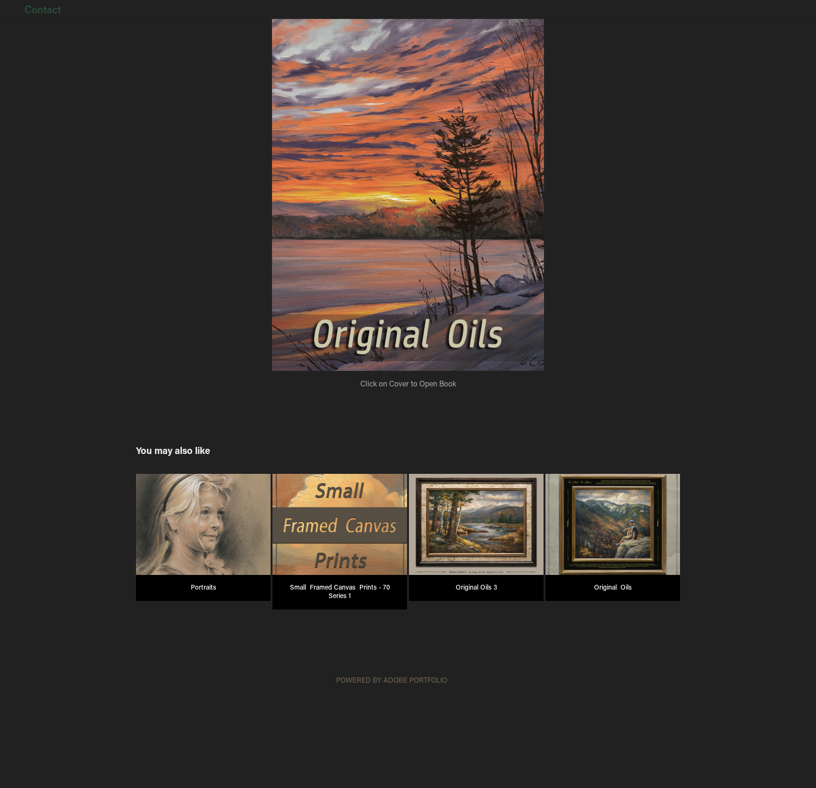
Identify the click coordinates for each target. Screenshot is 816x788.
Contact (43, 9)
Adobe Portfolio (415, 680)
